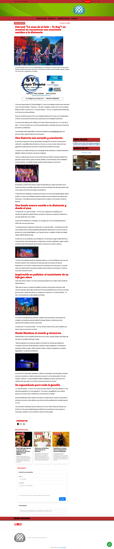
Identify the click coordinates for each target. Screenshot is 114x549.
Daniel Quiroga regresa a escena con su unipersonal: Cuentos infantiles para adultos (23, 451)
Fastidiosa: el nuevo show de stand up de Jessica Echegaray (60, 450)
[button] (83, 1)
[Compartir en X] (21, 424)
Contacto (51, 18)
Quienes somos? (64, 18)
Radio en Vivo (42, 18)
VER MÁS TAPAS (86, 152)
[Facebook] (95, 1)
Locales (74, 18)
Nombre (20, 476)
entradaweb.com (56, 131)
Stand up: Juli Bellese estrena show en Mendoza (42, 450)
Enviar (62, 499)
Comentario (21, 482)
